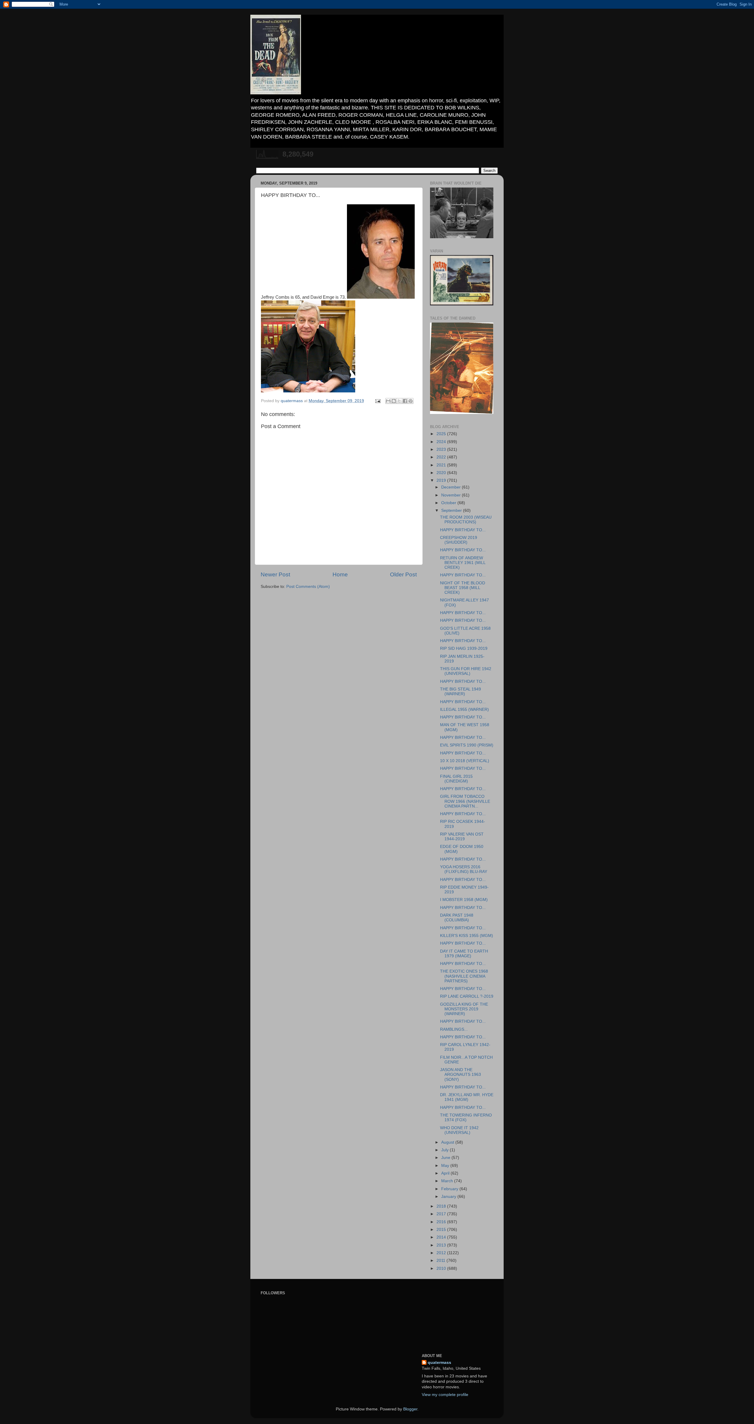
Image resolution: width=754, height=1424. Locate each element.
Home (340, 574)
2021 (441, 465)
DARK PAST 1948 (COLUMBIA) (456, 917)
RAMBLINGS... (454, 1029)
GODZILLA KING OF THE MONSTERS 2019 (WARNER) (464, 1009)
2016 (441, 1222)
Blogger (410, 1409)
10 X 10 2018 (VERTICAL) (464, 761)
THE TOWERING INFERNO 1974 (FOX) (466, 1117)
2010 (441, 1268)
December (451, 487)
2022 (441, 457)
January (449, 1196)
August (448, 1142)
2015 (441, 1229)
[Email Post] (377, 401)
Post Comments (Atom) (308, 586)
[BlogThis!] (394, 401)
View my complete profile (445, 1394)
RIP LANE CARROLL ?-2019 (466, 996)
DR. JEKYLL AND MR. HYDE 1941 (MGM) (466, 1097)
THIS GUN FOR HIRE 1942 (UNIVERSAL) (465, 671)
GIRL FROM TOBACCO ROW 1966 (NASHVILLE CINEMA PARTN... (465, 801)
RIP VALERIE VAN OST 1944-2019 (462, 836)
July (445, 1150)
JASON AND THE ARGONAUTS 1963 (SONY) (460, 1074)
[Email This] (388, 401)
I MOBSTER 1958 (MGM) (464, 899)
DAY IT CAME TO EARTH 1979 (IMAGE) (464, 953)
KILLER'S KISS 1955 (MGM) (466, 935)
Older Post (403, 574)
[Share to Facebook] (405, 401)
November (451, 495)
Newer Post (275, 574)
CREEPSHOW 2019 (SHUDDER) (458, 540)
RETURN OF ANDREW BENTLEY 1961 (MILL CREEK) (462, 563)
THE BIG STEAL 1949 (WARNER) (460, 691)
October (449, 503)
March (447, 1181)
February (450, 1189)
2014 (441, 1237)
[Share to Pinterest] (411, 401)
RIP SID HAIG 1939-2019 (463, 648)
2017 (441, 1214)
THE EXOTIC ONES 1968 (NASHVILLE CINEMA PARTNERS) (464, 976)
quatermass (439, 1362)
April (446, 1173)
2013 (441, 1245)
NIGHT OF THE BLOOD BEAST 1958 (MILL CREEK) (462, 588)
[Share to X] (399, 401)
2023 (441, 449)
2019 (441, 480)
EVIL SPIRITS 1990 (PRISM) (466, 745)
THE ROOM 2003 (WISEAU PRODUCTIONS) (466, 519)
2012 (441, 1253)
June (446, 1157)
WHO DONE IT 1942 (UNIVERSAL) (459, 1130)
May (445, 1165)
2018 (441, 1206)
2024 (441, 442)
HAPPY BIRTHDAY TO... (463, 530)
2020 (441, 473)
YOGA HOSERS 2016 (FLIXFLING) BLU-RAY (463, 869)
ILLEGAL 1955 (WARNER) (464, 709)
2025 (441, 434)
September (452, 510)
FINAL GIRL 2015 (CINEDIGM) (456, 778)
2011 (441, 1260)
